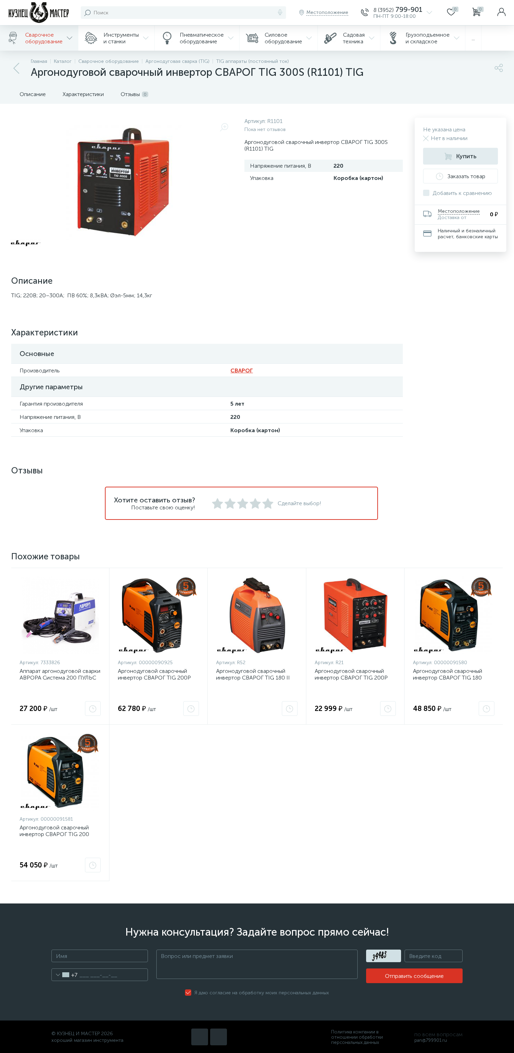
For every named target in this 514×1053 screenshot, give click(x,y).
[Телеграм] (218, 1037)
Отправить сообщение (414, 976)
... (473, 38)
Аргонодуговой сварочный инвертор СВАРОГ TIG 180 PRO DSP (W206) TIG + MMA (449, 678)
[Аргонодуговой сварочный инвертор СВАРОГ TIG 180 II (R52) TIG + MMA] (256, 615)
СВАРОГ (241, 370)
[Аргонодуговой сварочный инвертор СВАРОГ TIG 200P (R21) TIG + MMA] (355, 615)
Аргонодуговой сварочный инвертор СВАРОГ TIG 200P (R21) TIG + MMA (351, 678)
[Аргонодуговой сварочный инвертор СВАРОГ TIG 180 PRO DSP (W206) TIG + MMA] (453, 615)
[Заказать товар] (93, 708)
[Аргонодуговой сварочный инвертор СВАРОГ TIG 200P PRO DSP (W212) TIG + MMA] (158, 615)
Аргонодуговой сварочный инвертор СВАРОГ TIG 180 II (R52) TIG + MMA (253, 678)
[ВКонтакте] (199, 1037)
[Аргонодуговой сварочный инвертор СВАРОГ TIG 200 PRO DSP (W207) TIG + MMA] (60, 772)
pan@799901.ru (430, 1040)
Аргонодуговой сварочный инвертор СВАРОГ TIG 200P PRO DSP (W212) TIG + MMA (154, 678)
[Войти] (501, 12)
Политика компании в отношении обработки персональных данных (357, 1037)
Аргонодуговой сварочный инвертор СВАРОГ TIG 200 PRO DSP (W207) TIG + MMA (56, 834)
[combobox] (64, 975)
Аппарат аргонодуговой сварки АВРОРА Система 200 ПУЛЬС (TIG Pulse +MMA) (60, 678)
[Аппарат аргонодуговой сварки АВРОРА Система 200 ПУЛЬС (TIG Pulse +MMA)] (60, 615)
